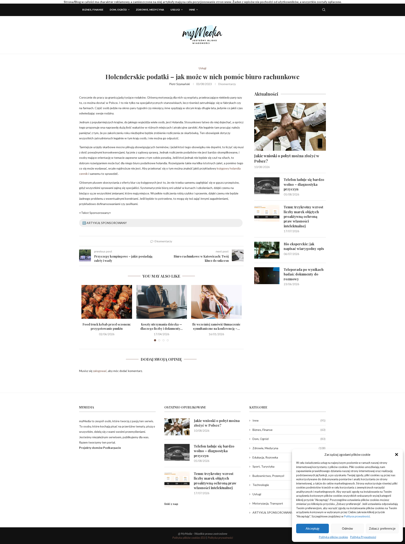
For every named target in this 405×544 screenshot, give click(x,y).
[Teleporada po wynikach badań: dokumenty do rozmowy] (266, 275)
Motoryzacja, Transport (288, 503)
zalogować (100, 371)
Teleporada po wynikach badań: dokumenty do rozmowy (304, 274)
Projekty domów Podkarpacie (100, 447)
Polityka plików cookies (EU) (189, 537)
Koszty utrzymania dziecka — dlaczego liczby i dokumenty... (161, 326)
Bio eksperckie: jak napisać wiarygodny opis (304, 246)
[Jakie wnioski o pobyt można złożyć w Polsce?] (290, 127)
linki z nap (171, 504)
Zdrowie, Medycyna (150, 9)
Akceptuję (312, 528)
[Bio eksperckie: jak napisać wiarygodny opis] (266, 250)
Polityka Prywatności (363, 537)
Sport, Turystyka (288, 466)
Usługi (175, 9)
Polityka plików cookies (333, 537)
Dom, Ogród (118, 9)
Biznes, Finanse (92, 9)
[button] (396, 454)
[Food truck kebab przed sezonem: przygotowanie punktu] (106, 302)
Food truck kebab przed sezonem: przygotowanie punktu (106, 326)
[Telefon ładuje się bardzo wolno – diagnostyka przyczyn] (266, 185)
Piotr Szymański (179, 84)
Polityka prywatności (220, 537)
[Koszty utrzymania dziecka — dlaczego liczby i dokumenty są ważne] (161, 302)
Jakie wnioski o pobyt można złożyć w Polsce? (286, 158)
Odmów (347, 528)
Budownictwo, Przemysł (288, 476)
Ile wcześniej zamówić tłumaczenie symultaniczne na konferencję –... (216, 326)
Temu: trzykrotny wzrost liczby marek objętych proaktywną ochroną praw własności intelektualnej (303, 216)
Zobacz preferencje (382, 528)
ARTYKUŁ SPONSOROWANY (288, 512)
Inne (192, 9)
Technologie (288, 485)
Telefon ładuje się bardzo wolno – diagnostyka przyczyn (304, 184)
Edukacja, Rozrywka (288, 457)
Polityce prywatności (357, 516)
